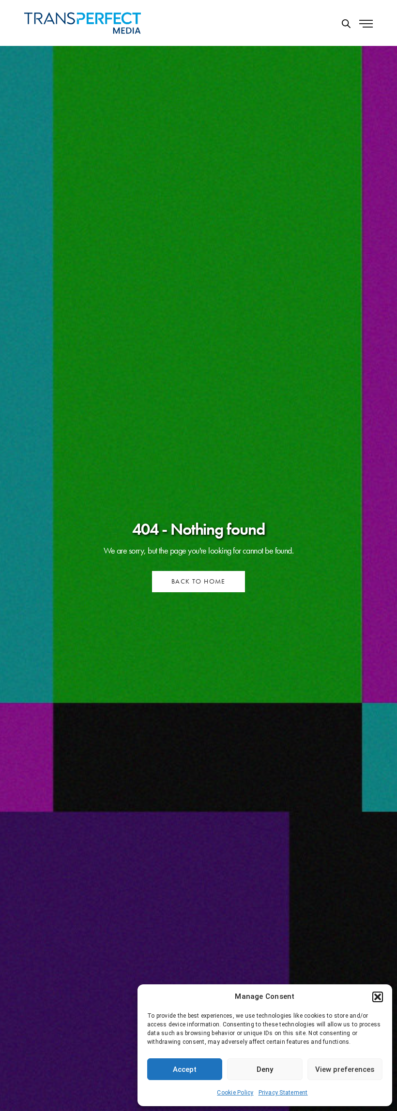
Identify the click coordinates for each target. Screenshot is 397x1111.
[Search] (346, 23)
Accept (185, 1069)
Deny (265, 1069)
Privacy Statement (283, 1092)
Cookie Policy (235, 1092)
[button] (377, 997)
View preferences (344, 1069)
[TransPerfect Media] (82, 23)
